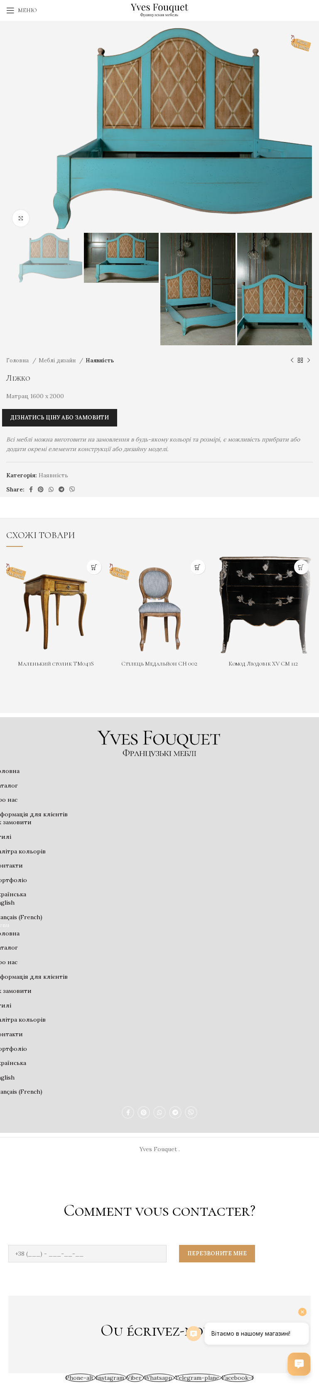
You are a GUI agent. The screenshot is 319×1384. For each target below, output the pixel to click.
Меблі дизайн (58, 360)
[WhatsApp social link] (51, 489)
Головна (18, 360)
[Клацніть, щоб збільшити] (20, 218)
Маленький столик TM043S (56, 663)
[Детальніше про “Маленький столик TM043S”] (94, 567)
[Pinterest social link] (40, 489)
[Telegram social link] (61, 489)
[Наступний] (308, 360)
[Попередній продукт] (292, 360)
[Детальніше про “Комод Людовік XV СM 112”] (301, 567)
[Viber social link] (72, 489)
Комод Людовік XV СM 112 (263, 663)
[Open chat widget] (299, 1364)
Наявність (100, 360)
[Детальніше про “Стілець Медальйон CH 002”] (198, 567)
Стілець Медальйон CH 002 (159, 663)
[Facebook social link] (31, 489)
